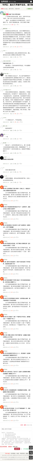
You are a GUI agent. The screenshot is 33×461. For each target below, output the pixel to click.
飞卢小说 (7, 453)
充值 (17, 453)
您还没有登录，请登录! (6, 446)
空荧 (4, 134)
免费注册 (15, 446)
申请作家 (22, 453)
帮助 (15, 1)
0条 (15, 57)
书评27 (4, 8)
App (12, 1)
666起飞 (5, 157)
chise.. (5, 12)
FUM (4, 50)
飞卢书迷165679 (7, 89)
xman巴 (5, 176)
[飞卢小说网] (4, 2)
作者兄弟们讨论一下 (8, 63)
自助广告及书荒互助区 (11, 14)
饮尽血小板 (5, 73)
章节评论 (11, 8)
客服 (27, 453)
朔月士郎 (5, 126)
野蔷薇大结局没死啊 (8, 159)
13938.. (5, 117)
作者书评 (17, 8)
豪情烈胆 (5, 28)
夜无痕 (4, 142)
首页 (10, 1)
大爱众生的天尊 (7, 61)
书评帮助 (13, 453)
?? (3, 167)
